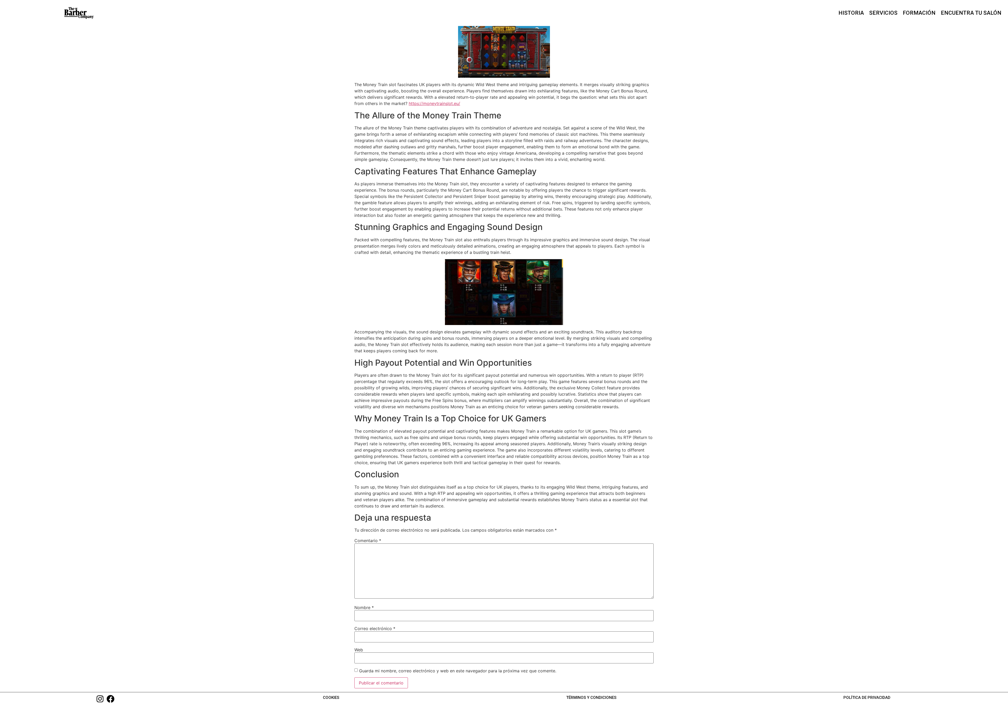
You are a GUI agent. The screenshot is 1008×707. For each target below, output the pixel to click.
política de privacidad (866, 697)
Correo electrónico (374, 628)
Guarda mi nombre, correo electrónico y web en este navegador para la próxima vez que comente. (457, 671)
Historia (851, 13)
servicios (883, 13)
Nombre (364, 607)
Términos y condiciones (591, 697)
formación (919, 13)
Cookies (331, 697)
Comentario (367, 540)
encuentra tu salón (971, 13)
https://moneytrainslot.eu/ (434, 103)
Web (358, 650)
